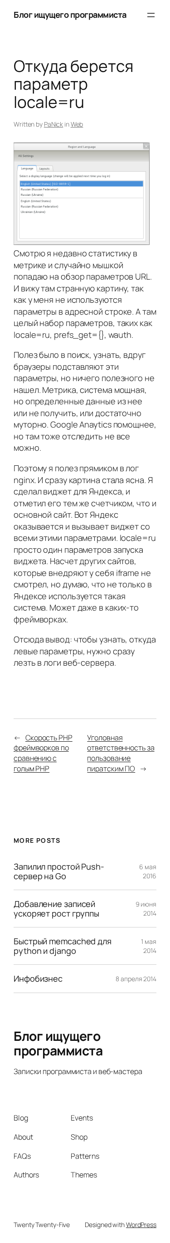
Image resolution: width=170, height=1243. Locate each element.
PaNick (53, 124)
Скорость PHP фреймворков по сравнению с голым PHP (43, 753)
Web (77, 124)
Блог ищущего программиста (70, 14)
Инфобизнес (38, 978)
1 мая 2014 (148, 946)
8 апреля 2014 (136, 978)
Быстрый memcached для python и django (63, 946)
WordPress (141, 1224)
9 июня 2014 (146, 908)
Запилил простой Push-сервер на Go (59, 871)
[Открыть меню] (151, 15)
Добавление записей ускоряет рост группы (56, 908)
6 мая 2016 (147, 871)
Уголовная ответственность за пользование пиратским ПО (120, 753)
